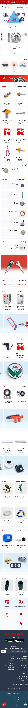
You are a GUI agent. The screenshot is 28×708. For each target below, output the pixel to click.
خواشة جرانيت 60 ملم (7, 592)
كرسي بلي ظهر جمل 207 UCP (20, 401)
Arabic (3, 4)
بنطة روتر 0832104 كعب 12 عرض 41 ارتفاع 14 (7, 121)
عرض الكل (13, 53)
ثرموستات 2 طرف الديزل (7, 520)
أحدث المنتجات (24, 663)
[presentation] (4, 17)
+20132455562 (23, 4)
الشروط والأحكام (10, 660)
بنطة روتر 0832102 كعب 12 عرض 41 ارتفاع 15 (21, 139)
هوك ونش (21, 496)
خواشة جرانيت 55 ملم (20, 592)
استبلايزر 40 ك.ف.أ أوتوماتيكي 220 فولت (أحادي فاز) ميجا (20, 307)
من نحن (12, 658)
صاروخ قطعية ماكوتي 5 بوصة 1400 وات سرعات (14, 47)
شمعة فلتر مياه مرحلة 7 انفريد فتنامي (7, 449)
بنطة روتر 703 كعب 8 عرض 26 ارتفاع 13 (20, 102)
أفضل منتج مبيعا (24, 662)
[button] (19, 640)
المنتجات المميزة (23, 660)
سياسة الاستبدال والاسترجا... (8, 663)
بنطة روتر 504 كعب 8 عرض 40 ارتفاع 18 (20, 158)
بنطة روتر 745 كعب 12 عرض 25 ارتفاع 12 (7, 102)
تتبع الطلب (25, 667)
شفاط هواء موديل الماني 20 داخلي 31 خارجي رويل (7, 546)
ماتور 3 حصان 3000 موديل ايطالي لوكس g (20, 546)
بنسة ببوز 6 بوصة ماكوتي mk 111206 (7, 158)
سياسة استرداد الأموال (9, 665)
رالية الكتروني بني (20, 520)
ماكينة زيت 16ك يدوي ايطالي (7, 496)
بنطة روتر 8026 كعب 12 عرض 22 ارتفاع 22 (21, 121)
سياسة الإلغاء (11, 667)
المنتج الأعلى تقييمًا (23, 665)
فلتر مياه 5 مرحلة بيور (20, 448)
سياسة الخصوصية (10, 662)
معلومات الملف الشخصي (22, 658)
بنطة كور (12, 168)
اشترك (3, 651)
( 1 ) (11, 248)
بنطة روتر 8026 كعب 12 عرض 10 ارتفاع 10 (7, 139)
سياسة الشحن (11, 669)
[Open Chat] (4, 704)
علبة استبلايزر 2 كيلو (7, 306)
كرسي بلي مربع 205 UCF (7, 401)
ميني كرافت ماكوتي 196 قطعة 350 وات (21, 354)
